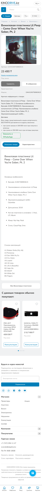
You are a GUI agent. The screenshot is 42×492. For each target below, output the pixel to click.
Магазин (5, 397)
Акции (7, 16)
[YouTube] (25, 390)
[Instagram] (3, 390)
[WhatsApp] (8, 390)
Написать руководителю (24, 455)
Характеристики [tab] (28, 144)
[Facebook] (19, 390)
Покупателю (7, 433)
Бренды (17, 16)
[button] (38, 38)
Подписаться (20, 384)
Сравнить (10, 84)
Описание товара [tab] (10, 144)
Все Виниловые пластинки (21, 286)
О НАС (34, 16)
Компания (5, 428)
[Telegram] (14, 390)
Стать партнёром (7, 458)
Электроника (6, 412)
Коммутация (6, 420)
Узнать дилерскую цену (9, 75)
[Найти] (38, 10)
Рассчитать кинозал (22, 458)
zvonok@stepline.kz (8, 447)
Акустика (5, 405)
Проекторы (29, 16)
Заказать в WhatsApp (8, 135)
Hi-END (4, 424)
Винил (3, 409)
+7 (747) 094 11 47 (8, 443)
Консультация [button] (11, 344)
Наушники (5, 416)
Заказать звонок (7, 455)
